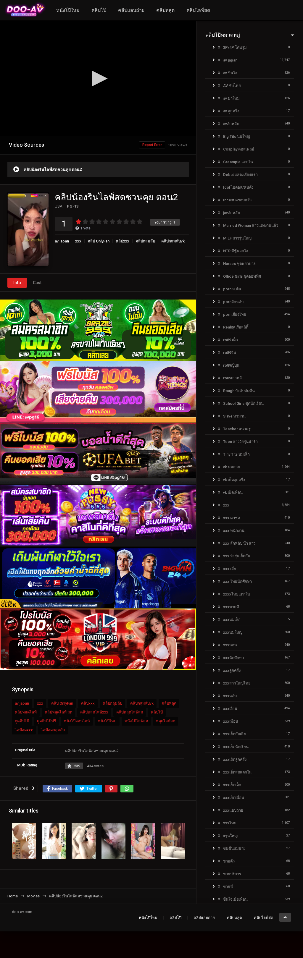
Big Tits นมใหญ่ (236, 136)
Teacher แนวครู (237, 429)
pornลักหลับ (233, 302)
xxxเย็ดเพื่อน (233, 797)
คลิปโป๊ (98, 10)
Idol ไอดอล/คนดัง (238, 187)
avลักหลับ (231, 124)
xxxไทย (229, 823)
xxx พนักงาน (233, 530)
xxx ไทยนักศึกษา (237, 581)
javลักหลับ (231, 213)
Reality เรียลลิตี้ (235, 327)
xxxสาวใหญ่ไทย (237, 683)
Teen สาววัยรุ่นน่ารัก (240, 441)
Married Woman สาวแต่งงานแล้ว (250, 225)
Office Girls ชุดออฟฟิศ (242, 276)
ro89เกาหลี (232, 378)
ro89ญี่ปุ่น (231, 365)
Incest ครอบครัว (237, 200)
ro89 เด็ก (230, 340)
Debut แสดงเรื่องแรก (240, 174)
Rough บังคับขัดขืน (239, 391)
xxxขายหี (231, 607)
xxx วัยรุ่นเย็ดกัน (236, 556)
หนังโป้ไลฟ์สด (136, 721)
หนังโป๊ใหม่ (68, 10)
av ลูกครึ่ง (231, 111)
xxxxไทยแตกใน (236, 594)
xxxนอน (230, 645)
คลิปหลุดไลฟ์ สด (58, 712)
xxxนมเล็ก (232, 619)
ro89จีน (229, 352)
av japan (62, 241)
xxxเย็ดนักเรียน (236, 747)
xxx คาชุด (231, 518)
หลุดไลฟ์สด (165, 721)
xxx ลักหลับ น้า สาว (239, 543)
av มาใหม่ (231, 98)
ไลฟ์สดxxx (24, 730)
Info (17, 282)
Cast (37, 282)
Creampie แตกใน (238, 162)
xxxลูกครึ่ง (232, 670)
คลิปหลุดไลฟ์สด (129, 712)
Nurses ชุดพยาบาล (239, 263)
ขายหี (228, 886)
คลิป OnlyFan (98, 241)
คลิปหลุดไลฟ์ (26, 712)
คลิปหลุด (165, 10)
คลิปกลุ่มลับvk (173, 241)
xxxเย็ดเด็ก (232, 785)
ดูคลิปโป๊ (22, 721)
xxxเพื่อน (230, 721)
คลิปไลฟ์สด (198, 10)
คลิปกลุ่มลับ (145, 241)
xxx (78, 241)
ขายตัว (229, 861)
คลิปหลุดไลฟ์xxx (94, 712)
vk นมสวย (231, 467)
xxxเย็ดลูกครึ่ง (234, 759)
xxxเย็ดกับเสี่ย (234, 734)
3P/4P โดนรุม (235, 47)
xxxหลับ (230, 696)
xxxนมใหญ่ (232, 632)
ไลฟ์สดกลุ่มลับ (53, 730)
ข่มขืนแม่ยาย (234, 848)
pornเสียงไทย (234, 314)
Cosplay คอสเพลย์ (238, 149)
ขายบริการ (232, 874)
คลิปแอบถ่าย (131, 10)
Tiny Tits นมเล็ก (236, 454)
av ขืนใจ (230, 73)
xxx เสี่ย (229, 569)
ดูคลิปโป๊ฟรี (46, 721)
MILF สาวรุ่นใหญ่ (237, 238)
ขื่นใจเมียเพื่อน (235, 899)
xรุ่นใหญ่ (230, 836)
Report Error (152, 145)
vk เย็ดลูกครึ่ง (234, 480)
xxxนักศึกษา (233, 658)
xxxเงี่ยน (230, 708)
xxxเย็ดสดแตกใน (237, 772)
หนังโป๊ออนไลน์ (77, 721)
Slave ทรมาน (234, 416)
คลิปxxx (122, 241)
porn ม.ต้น (232, 289)
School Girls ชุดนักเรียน (243, 403)
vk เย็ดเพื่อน (233, 492)
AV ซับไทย (232, 85)
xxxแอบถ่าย (233, 810)
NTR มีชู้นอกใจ (235, 251)
